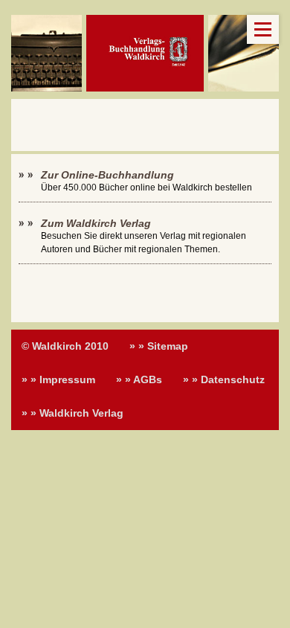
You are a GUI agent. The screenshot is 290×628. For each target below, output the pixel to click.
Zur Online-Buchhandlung (107, 175)
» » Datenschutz (224, 379)
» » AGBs (139, 379)
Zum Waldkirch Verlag (96, 223)
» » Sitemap (158, 346)
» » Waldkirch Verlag (72, 413)
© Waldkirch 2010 (65, 346)
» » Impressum (58, 379)
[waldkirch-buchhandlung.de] (145, 53)
